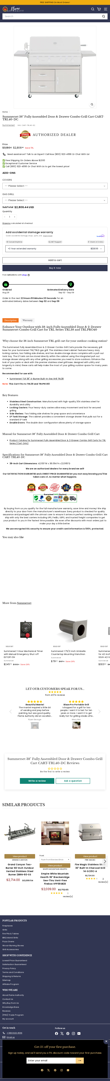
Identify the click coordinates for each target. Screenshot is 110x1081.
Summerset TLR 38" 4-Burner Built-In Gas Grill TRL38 (37, 378)
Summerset (8, 125)
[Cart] (99, 9)
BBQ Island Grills (10, 937)
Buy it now (55, 268)
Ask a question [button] (73, 781)
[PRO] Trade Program (13, 1015)
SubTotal (7, 207)
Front (42, 855)
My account (8, 1018)
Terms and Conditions (13, 972)
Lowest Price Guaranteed (14, 960)
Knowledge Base (10, 1007)
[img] (55, 692)
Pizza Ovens (8, 941)
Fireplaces (7, 925)
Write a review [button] (37, 781)
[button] (11, 712)
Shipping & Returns (11, 976)
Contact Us (7, 999)
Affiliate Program (10, 984)
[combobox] (55, 16)
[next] (105, 862)
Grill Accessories (10, 949)
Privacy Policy (9, 968)
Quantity (7, 211)
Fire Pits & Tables (10, 933)
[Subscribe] (80, 1061)
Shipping (6, 223)
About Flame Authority (13, 995)
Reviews (6, 1011)
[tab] (10, 320)
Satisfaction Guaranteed (14, 964)
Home (5, 112)
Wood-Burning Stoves (13, 945)
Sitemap (6, 980)
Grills (4, 929)
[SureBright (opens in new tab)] (100, 236)
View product (20, 856)
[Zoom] (92, 104)
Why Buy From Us (10, 1003)
